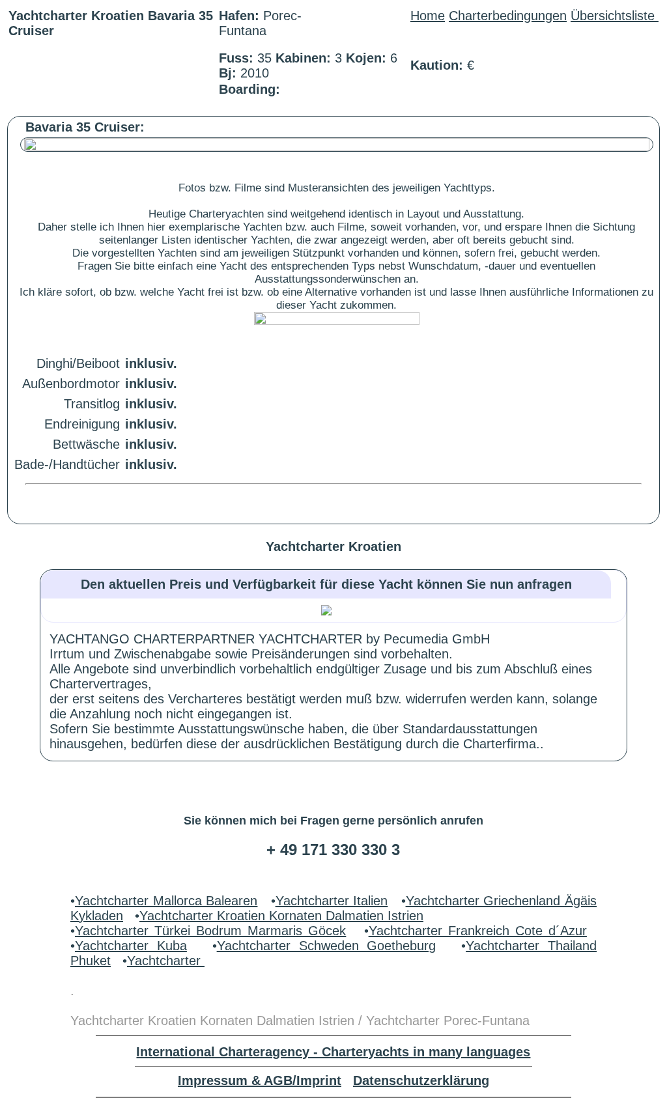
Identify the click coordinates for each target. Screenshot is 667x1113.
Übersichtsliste (615, 15)
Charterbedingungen (508, 15)
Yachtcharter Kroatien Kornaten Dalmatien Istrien (281, 916)
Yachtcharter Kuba (131, 945)
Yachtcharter (166, 960)
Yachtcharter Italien (332, 901)
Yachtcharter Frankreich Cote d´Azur (478, 930)
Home (427, 15)
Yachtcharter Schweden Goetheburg (326, 945)
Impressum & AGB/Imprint (259, 1080)
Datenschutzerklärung (421, 1080)
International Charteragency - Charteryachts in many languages (333, 1052)
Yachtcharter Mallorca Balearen (166, 901)
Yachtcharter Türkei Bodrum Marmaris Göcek (210, 930)
